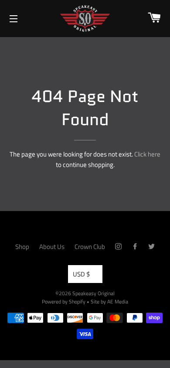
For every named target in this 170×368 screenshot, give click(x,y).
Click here (147, 154)
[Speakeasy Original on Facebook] (135, 247)
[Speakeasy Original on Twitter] (151, 247)
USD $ (81, 274)
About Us (52, 247)
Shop (22, 247)
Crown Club (90, 247)
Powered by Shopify (63, 301)
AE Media (117, 301)
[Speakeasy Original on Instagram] (118, 247)
